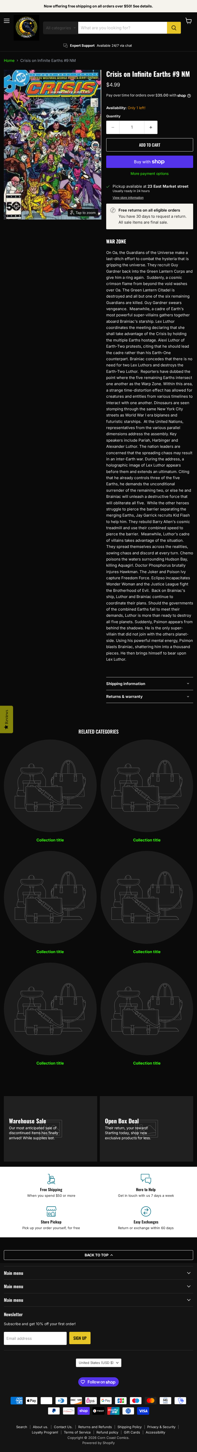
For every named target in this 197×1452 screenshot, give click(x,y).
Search (21, 1427)
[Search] (174, 28)
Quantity (113, 116)
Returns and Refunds (95, 1427)
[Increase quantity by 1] (150, 127)
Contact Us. (63, 1427)
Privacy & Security (161, 1427)
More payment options (150, 174)
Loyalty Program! (45, 1432)
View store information (128, 198)
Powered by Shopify (98, 1443)
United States (96, 1363)
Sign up (79, 1338)
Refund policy (107, 1432)
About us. (40, 1427)
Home (9, 60)
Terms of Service (77, 1432)
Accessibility (155, 1432)
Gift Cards (132, 1432)
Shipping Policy (129, 1427)
